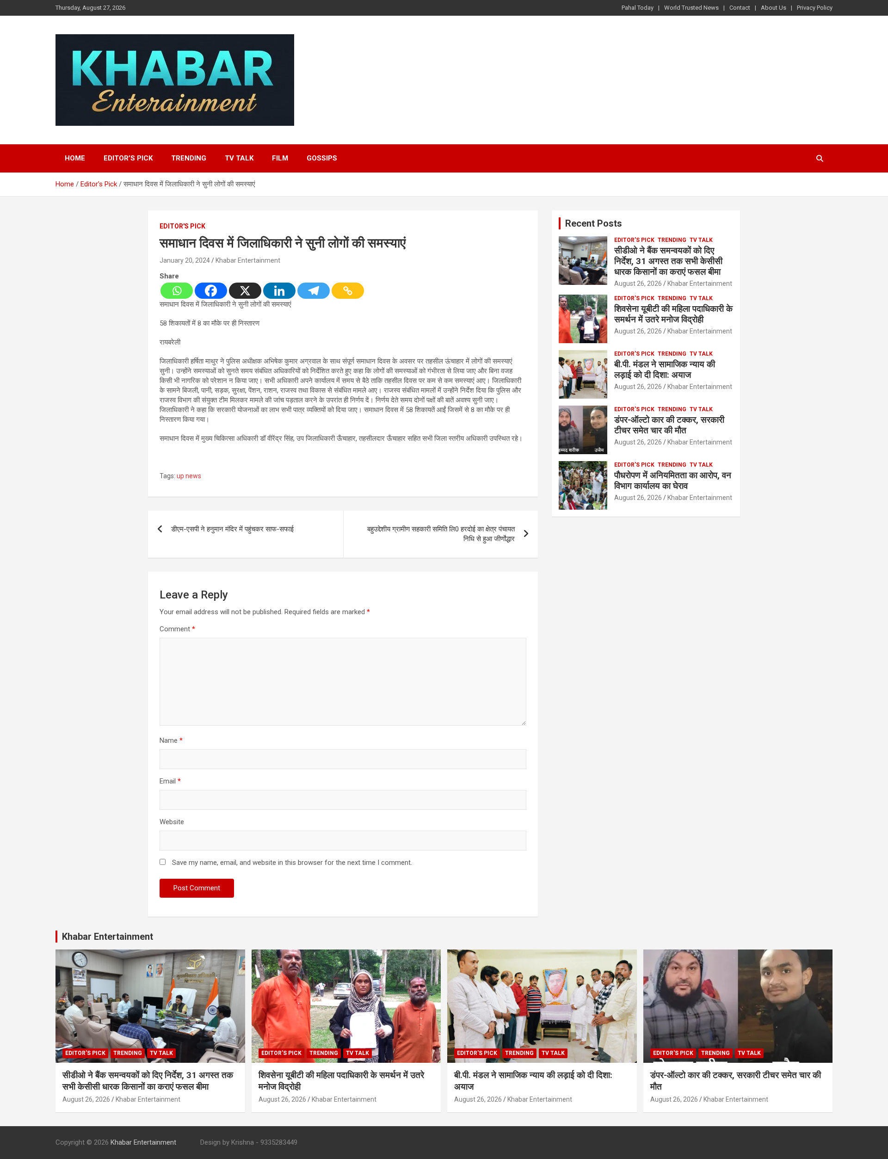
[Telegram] (313, 291)
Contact (739, 7)
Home (75, 158)
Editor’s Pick (128, 158)
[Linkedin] (279, 291)
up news (189, 476)
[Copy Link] (348, 291)
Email (170, 781)
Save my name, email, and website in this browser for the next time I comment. (292, 862)
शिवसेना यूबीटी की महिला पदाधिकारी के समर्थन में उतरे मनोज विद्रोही (673, 314)
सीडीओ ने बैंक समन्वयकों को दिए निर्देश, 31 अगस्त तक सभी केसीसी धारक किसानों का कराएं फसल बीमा (668, 261)
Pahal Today (638, 7)
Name (171, 740)
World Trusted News (691, 7)
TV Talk (239, 158)
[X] (245, 291)
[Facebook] (211, 291)
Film (280, 158)
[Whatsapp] (176, 291)
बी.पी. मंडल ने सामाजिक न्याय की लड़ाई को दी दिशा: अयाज (664, 369)
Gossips (322, 158)
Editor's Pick (182, 226)
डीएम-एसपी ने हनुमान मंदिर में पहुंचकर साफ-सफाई (233, 529)
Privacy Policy (814, 7)
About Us (773, 7)
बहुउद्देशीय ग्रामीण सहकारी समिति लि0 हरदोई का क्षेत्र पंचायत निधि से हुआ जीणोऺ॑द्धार (441, 534)
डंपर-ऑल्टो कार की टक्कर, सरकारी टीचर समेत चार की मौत (669, 425)
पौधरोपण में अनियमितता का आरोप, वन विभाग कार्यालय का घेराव (672, 480)
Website (172, 822)
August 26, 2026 (638, 283)
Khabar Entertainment (248, 260)
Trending (188, 158)
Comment (177, 629)
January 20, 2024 (185, 260)
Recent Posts (593, 223)
